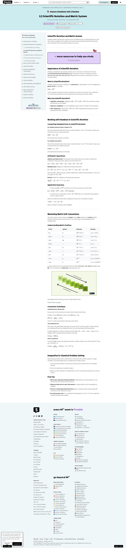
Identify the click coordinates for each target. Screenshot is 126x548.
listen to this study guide (63, 27)
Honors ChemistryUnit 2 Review (63, 12)
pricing (35, 2)
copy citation (73, 23)
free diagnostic (104, 2)
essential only (7, 544)
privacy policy (5, 537)
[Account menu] (120, 2)
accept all (17, 544)
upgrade (114, 2)
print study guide (62, 23)
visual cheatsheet (49, 23)
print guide (30, 108)
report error (37, 108)
